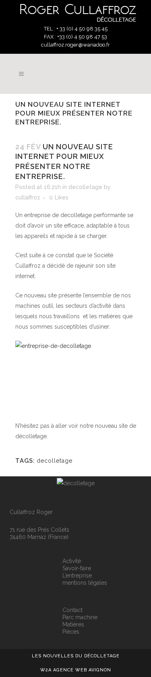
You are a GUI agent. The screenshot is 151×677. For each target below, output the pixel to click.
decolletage (85, 187)
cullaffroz (27, 197)
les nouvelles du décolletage (76, 656)
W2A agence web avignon (75, 670)
